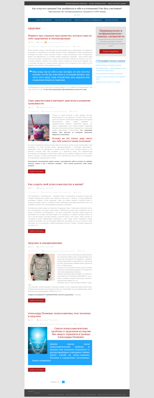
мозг (53, 324)
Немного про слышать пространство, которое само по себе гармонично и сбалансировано (60, 37)
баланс (44, 46)
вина (44, 192)
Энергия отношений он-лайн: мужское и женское (109, 394)
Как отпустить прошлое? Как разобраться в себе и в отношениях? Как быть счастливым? (77, 8)
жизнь (53, 46)
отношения (57, 324)
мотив (60, 251)
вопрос (47, 192)
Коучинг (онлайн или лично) (97, 3)
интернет (60, 111)
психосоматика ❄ (64, 324)
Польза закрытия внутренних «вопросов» (109, 73)
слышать (68, 46)
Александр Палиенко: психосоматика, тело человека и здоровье (59, 315)
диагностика (46, 111)
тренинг (66, 192)
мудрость (63, 46)
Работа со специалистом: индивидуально (88, 20)
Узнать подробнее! (111, 51)
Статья (50, 320)
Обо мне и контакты (111, 20)
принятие (61, 192)
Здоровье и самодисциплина (45, 242)
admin (32, 42)
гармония (49, 46)
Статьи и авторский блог (44, 20)
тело (70, 324)
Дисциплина (47, 251)
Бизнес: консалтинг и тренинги (117, 3)
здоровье (77, 15)
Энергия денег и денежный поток (56, 394)
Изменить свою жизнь (46, 107)
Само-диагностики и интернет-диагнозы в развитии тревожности (59, 102)
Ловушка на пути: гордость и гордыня (108, 82)
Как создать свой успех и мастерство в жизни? (56, 184)
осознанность (66, 251)
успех (69, 192)
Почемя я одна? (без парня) (72, 394)
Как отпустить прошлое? (63, 20)
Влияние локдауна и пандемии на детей (108, 65)
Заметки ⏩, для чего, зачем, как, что (51, 42)
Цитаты (55, 320)
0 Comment (78, 46)
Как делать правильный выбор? (88, 394)
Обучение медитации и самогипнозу (76, 3)
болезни (44, 324)
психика (65, 111)
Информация (43, 320)
